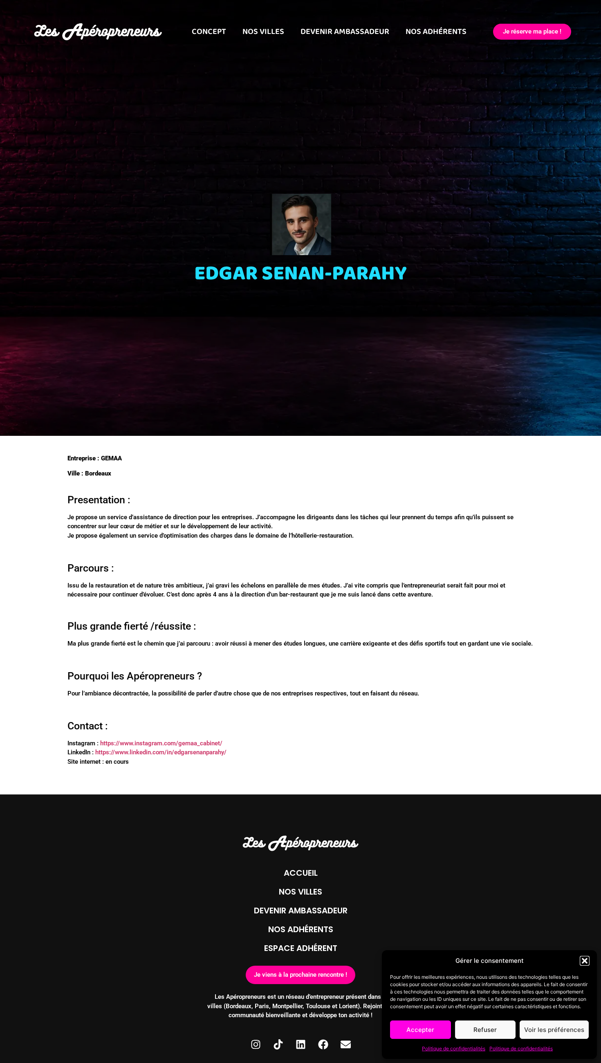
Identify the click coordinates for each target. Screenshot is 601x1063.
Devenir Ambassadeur (344, 31)
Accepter (420, 1030)
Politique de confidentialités (453, 1048)
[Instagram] (255, 1044)
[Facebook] (323, 1044)
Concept (209, 31)
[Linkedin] (300, 1044)
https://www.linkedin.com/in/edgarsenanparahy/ (160, 752)
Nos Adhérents (436, 31)
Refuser (485, 1030)
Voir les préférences (554, 1030)
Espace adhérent (300, 948)
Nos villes (263, 31)
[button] (585, 961)
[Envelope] (345, 1044)
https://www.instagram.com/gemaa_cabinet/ (161, 743)
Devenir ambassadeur (301, 910)
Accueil (301, 873)
